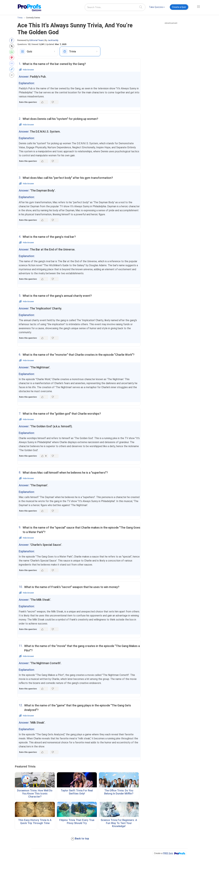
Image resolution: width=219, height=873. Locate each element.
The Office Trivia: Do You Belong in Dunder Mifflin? (118, 792)
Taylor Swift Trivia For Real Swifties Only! (77, 792)
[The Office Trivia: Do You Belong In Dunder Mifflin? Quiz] (119, 779)
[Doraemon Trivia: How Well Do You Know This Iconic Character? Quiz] (35, 779)
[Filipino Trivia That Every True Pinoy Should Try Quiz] (77, 809)
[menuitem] (157, 7)
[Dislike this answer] (54, 102)
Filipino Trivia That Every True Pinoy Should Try (76, 822)
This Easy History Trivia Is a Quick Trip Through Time (34, 822)
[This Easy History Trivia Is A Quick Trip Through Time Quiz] (35, 809)
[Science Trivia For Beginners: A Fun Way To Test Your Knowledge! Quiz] (119, 809)
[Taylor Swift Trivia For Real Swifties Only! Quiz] (77, 779)
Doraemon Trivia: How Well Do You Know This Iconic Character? (34, 793)
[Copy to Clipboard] (12, 69)
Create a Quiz (179, 7)
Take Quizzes (156, 7)
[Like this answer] (43, 102)
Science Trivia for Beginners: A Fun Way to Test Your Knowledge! (119, 823)
